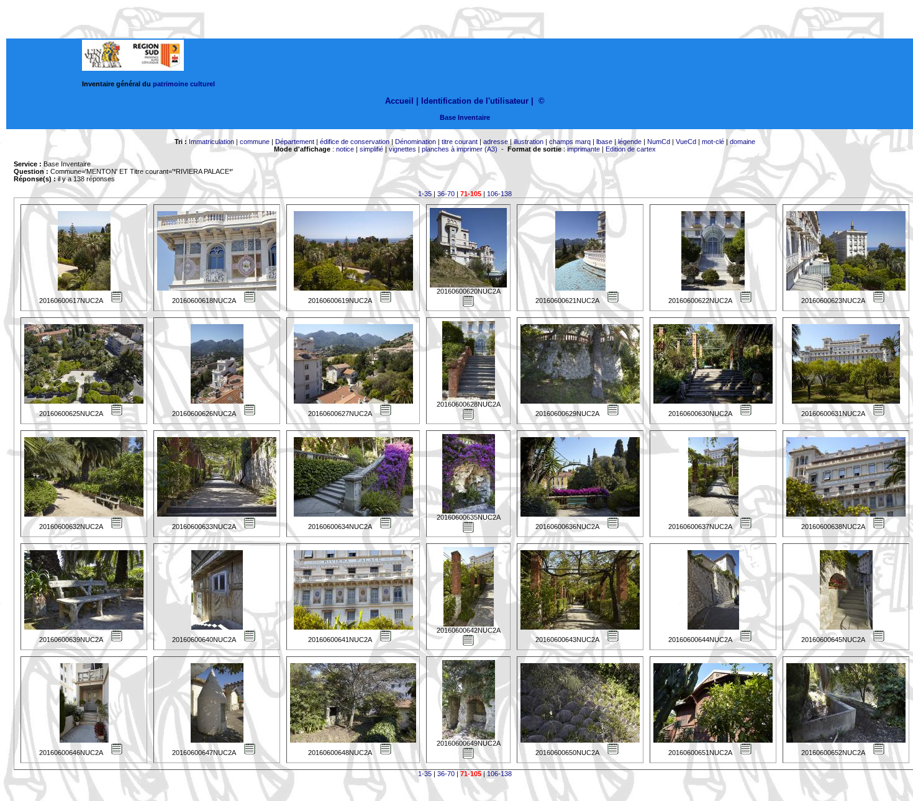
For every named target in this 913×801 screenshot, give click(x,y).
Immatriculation (211, 141)
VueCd (686, 141)
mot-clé (713, 141)
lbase (604, 141)
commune (255, 141)
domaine (742, 141)
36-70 (446, 193)
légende (630, 141)
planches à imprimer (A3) (459, 149)
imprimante (583, 149)
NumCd (658, 141)
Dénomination (415, 141)
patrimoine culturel (184, 84)
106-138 (499, 193)
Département (294, 141)
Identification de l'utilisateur (475, 101)
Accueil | (402, 101)
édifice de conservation (354, 141)
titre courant (460, 141)
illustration (528, 141)
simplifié (371, 149)
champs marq (570, 141)
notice (345, 149)
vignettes (402, 149)
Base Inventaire (465, 117)
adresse (495, 141)
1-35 (425, 193)
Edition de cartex (631, 149)
